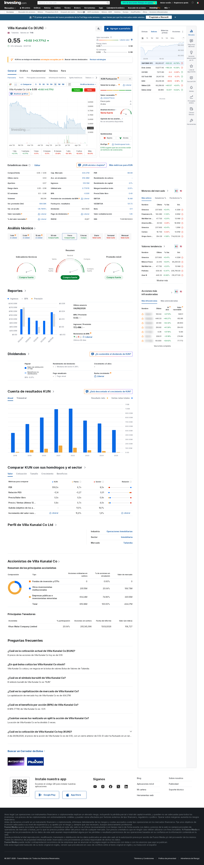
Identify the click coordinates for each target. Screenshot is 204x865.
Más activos (146, 198)
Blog (139, 778)
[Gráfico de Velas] (10, 84)
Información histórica (57, 78)
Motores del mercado (153, 190)
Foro (63, 70)
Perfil (21, 78)
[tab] (13, 236)
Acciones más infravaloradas (150, 293)
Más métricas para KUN (121, 165)
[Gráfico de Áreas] (15, 84)
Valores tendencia (152, 246)
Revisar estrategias (98, 59)
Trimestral (22, 398)
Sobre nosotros (176, 778)
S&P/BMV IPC (147, 63)
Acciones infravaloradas (158, 12)
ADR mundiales (93, 12)
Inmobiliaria (127, 537)
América (117, 12)
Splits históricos (75, 78)
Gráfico (24, 70)
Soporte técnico (176, 789)
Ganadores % (160, 198)
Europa (125, 12)
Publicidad (173, 784)
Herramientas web (145, 795)
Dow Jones (146, 68)
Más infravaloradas (149, 301)
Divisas (145, 32)
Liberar (55, 513)
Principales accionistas (36, 78)
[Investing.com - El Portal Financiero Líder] (15, 3)
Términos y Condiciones (144, 858)
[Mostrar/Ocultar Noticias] (69, 84)
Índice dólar (146, 90)
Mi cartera (141, 789)
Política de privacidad (167, 858)
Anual (10, 398)
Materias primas (164, 31)
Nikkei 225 (146, 85)
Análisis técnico (20, 228)
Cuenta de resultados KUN (29, 391)
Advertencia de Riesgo (190, 858)
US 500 (145, 72)
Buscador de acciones (137, 8)
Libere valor (124, 40)
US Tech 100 (147, 77)
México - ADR (107, 12)
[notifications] (192, 2)
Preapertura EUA (51, 12)
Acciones (10, 12)
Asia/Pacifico (135, 12)
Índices (154, 32)
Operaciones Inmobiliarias (120, 531)
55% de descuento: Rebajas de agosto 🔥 (139, 3)
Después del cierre (68, 12)
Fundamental (38, 70)
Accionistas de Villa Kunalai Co (32, 561)
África (145, 12)
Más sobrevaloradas (169, 301)
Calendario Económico (115, 8)
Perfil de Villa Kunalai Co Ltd (30, 525)
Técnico (53, 70)
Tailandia (128, 543)
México (40, 12)
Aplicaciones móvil (145, 784)
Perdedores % (176, 198)
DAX (143, 81)
